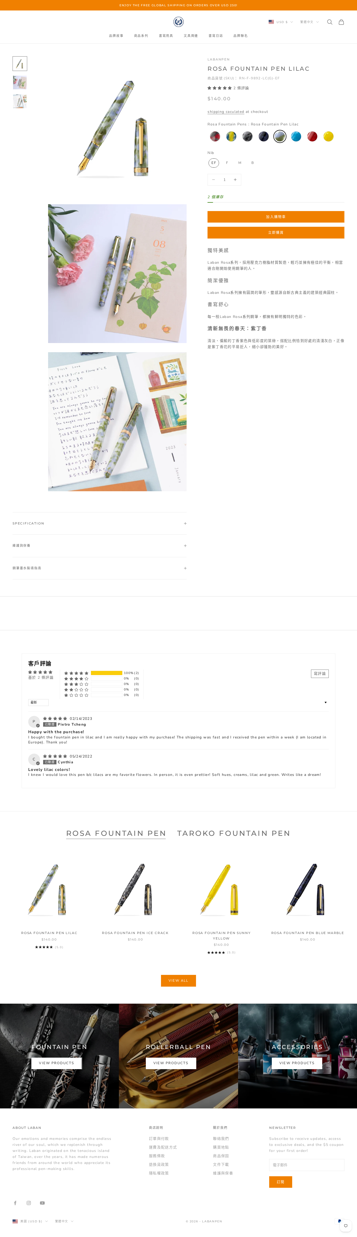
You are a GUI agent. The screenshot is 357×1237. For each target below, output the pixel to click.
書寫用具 (166, 36)
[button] (220, 88)
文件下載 (221, 1164)
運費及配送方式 (163, 1147)
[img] (56, 718)
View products (56, 1063)
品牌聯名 (240, 36)
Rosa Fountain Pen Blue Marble (307, 933)
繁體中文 (307, 22)
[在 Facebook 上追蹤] (15, 1203)
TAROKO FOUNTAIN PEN (234, 833)
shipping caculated (226, 111)
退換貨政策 (159, 1164)
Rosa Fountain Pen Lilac (49, 933)
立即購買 (276, 232)
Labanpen (219, 59)
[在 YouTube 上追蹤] (42, 1203)
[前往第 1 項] (20, 63)
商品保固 (221, 1155)
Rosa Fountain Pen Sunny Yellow (221, 935)
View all (179, 980)
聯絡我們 (221, 1138)
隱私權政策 (159, 1173)
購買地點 (221, 1147)
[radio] (215, 136)
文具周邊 (191, 36)
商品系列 (141, 36)
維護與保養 (223, 1173)
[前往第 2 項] (20, 82)
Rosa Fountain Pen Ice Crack (135, 933)
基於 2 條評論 (41, 677)
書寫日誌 (216, 36)
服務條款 (157, 1155)
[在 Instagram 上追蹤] (28, 1203)
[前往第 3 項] (20, 101)
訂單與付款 (159, 1138)
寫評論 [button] (320, 673)
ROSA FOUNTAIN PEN (116, 833)
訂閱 (281, 1182)
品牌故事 (116, 36)
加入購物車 (276, 216)
